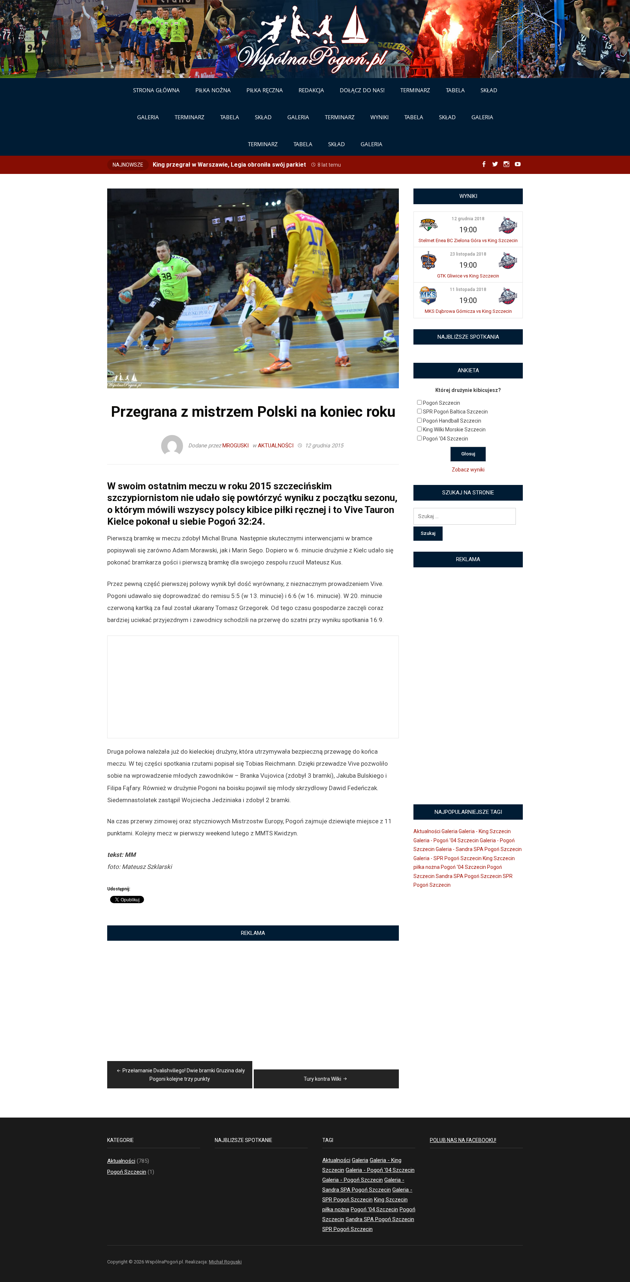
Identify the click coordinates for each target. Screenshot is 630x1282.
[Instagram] (506, 164)
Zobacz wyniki (468, 470)
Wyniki (379, 117)
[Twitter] (495, 164)
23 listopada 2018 (468, 254)
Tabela (455, 90)
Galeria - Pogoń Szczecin (352, 1180)
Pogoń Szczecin (441, 403)
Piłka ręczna (264, 90)
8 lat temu (329, 165)
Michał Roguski (225, 1261)
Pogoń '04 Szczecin (445, 439)
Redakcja (311, 90)
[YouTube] (518, 164)
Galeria (148, 117)
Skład (489, 90)
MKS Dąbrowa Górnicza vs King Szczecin (468, 311)
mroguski (235, 445)
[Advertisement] (253, 687)
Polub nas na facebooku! (463, 1140)
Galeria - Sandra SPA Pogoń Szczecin (479, 849)
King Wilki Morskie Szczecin (454, 429)
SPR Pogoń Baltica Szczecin (455, 412)
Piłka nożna (213, 90)
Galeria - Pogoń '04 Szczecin (446, 840)
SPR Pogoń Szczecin (347, 1229)
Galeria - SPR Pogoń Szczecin (447, 858)
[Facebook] (484, 164)
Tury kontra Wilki (322, 1079)
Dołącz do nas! (362, 90)
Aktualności (275, 445)
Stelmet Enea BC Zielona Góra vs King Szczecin (468, 240)
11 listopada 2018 (468, 289)
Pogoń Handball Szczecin (452, 421)
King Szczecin (499, 858)
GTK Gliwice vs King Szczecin (468, 276)
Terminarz (415, 90)
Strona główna (156, 90)
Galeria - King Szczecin (485, 831)
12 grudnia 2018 (468, 218)
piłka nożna (426, 867)
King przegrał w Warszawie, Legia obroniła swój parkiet (229, 164)
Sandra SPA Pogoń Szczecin (469, 876)
